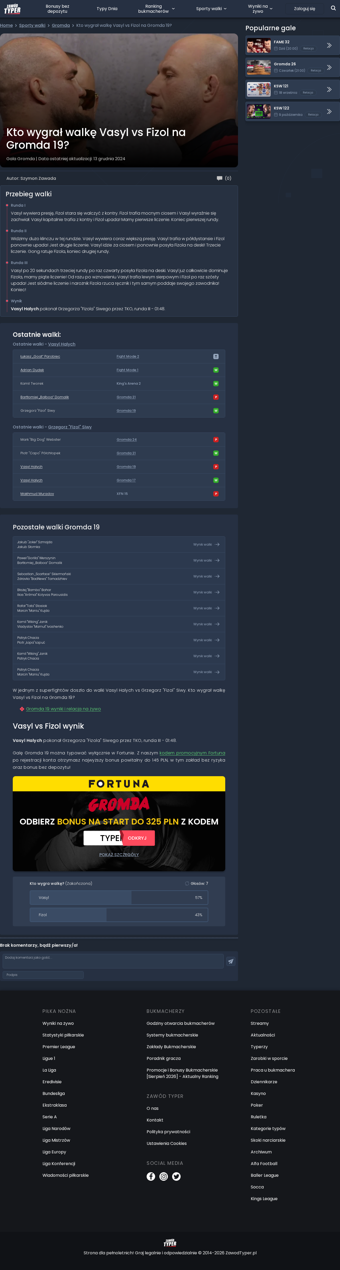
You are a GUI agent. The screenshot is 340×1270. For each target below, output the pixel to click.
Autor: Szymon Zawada (31, 178)
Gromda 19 (126, 411)
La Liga (49, 1070)
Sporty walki (209, 9)
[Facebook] (151, 1176)
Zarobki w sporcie (269, 1058)
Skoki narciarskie (268, 1140)
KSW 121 (253, 83)
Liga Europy (54, 1152)
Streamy (260, 1023)
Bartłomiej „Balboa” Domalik (44, 397)
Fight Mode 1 (127, 370)
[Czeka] (216, 356)
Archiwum (261, 1152)
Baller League (265, 1175)
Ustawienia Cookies (167, 1143)
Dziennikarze (264, 1082)
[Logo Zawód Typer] (12, 8)
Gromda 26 (257, 61)
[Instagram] (163, 1176)
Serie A (49, 1117)
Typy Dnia (107, 9)
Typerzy (259, 1047)
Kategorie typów (268, 1128)
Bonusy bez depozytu (57, 8)
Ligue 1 (48, 1058)
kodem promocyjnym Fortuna (192, 753)
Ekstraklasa (54, 1105)
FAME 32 (254, 39)
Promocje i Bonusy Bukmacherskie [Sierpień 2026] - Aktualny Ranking (182, 1073)
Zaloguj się (304, 9)
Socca (257, 1187)
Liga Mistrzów (56, 1140)
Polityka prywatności (168, 1132)
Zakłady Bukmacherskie (171, 1047)
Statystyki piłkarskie (63, 1035)
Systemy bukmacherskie (172, 1035)
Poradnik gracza (164, 1058)
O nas (153, 1108)
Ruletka (258, 1117)
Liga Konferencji (58, 1164)
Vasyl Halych (61, 344)
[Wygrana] (216, 370)
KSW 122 (254, 105)
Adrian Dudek (32, 369)
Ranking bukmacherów (153, 8)
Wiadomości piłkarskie (65, 1175)
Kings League (264, 1199)
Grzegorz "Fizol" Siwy (70, 427)
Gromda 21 (126, 397)
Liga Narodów (56, 1128)
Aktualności (263, 1035)
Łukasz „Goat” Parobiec (40, 356)
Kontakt (155, 1120)
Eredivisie (52, 1082)
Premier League (58, 1047)
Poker (257, 1105)
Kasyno (258, 1093)
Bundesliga (53, 1093)
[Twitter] (176, 1176)
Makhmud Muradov (37, 493)
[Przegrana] (216, 397)
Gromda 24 (127, 440)
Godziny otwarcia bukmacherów (181, 1023)
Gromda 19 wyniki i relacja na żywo (63, 709)
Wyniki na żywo (258, 8)
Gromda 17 (126, 480)
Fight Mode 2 (128, 356)
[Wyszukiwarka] (333, 7)
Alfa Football (264, 1164)
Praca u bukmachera (273, 1070)
